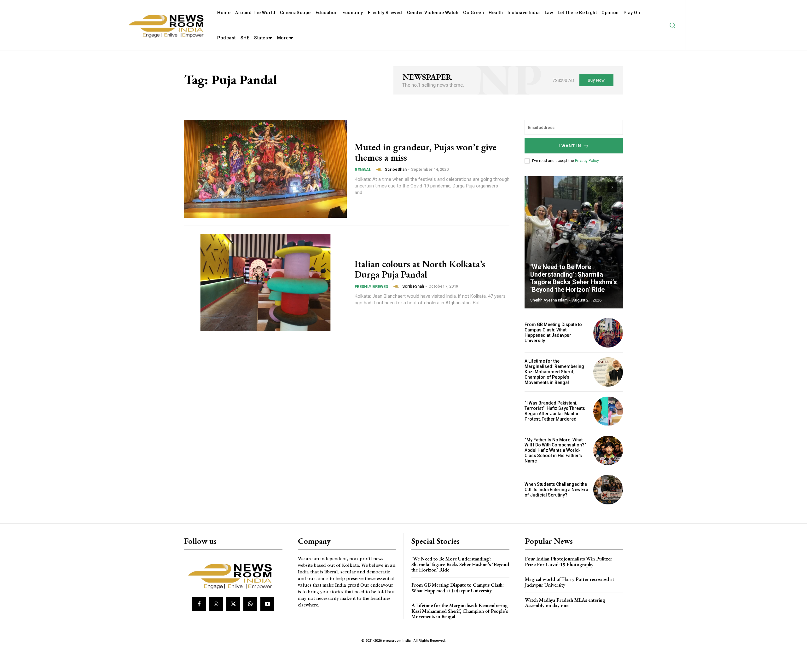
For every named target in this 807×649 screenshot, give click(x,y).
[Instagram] (216, 604)
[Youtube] (267, 604)
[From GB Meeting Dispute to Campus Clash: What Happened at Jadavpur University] (608, 332)
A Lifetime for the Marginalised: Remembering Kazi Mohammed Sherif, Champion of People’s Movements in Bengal (554, 372)
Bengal (363, 169)
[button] (672, 25)
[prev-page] (600, 187)
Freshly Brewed (371, 286)
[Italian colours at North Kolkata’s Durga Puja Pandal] (265, 282)
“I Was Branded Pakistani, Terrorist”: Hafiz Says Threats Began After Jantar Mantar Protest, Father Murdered (555, 410)
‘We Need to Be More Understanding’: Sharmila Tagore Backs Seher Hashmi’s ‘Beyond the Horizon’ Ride (573, 278)
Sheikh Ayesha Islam (549, 300)
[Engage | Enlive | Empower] (232, 575)
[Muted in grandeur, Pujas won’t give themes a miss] (265, 169)
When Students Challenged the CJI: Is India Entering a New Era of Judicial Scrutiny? (556, 489)
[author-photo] (380, 169)
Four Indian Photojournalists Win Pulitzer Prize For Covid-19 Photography (568, 561)
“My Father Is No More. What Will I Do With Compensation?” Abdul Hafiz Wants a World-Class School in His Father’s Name (555, 450)
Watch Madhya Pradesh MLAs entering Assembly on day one (565, 603)
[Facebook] (199, 604)
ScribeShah (396, 169)
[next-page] (612, 187)
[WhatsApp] (250, 604)
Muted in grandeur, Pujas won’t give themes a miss (425, 152)
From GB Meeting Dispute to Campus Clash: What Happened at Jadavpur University (553, 332)
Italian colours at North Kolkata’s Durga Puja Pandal (420, 269)
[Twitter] (233, 604)
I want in (570, 145)
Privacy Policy (587, 160)
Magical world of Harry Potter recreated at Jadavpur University (569, 582)
